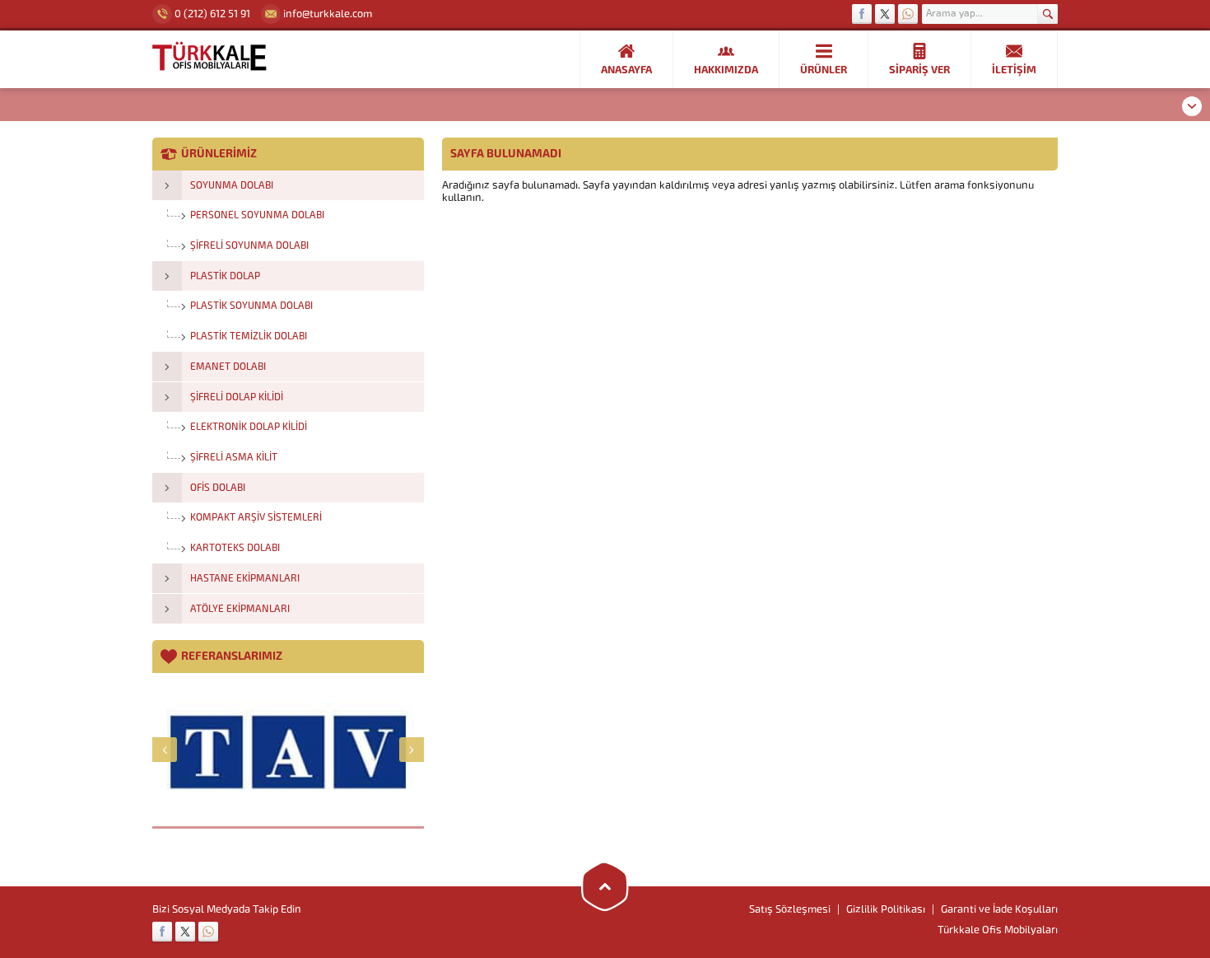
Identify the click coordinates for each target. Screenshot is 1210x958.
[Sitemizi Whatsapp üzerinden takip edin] (908, 14)
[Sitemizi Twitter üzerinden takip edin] (885, 14)
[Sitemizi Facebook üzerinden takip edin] (862, 14)
